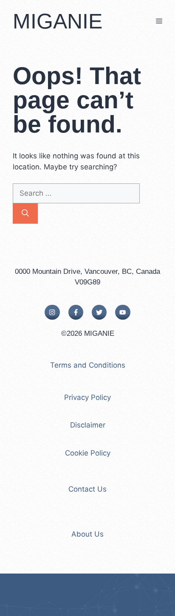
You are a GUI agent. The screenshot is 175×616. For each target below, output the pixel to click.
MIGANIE (57, 21)
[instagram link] (52, 312)
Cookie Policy (87, 453)
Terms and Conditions (87, 365)
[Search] (25, 213)
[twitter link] (99, 312)
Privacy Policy (87, 397)
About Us (87, 534)
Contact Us (87, 489)
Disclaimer (87, 425)
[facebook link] (75, 312)
